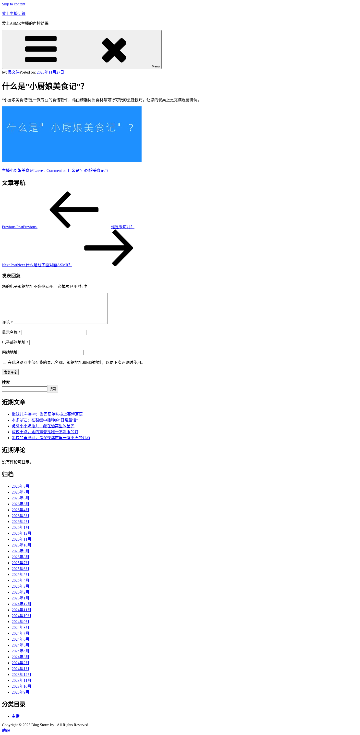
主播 (6, 170)
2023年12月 (21, 674)
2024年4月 (20, 651)
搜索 (6, 382)
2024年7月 (20, 633)
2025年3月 (20, 586)
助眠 (6, 730)
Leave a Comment (71, 170)
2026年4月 (20, 510)
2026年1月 (20, 527)
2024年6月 (20, 639)
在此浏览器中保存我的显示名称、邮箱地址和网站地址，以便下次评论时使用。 (76, 362)
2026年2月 (20, 522)
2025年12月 (21, 533)
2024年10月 (21, 616)
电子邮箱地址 (15, 342)
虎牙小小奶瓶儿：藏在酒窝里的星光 (43, 426)
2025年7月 (20, 563)
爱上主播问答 (13, 14)
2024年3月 (20, 657)
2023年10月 (21, 686)
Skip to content (13, 4)
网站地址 (10, 352)
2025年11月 (21, 539)
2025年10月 (21, 545)
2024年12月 (21, 604)
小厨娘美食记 (21, 170)
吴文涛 (14, 72)
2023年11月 (21, 680)
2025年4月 (20, 580)
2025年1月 (20, 598)
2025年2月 (20, 592)
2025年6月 (20, 569)
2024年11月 (21, 610)
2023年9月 (20, 692)
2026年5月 (20, 504)
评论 (7, 322)
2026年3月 (20, 516)
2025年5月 (20, 574)
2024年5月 (20, 645)
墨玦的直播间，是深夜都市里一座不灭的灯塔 (51, 438)
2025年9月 (20, 551)
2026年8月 (20, 486)
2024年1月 (20, 669)
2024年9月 (20, 622)
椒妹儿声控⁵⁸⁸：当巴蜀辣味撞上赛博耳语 (47, 414)
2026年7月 (20, 492)
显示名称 (11, 332)
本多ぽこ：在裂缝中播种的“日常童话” (45, 420)
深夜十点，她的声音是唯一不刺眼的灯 (45, 432)
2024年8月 (20, 627)
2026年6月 (20, 498)
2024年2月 (20, 663)
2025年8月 (20, 557)
